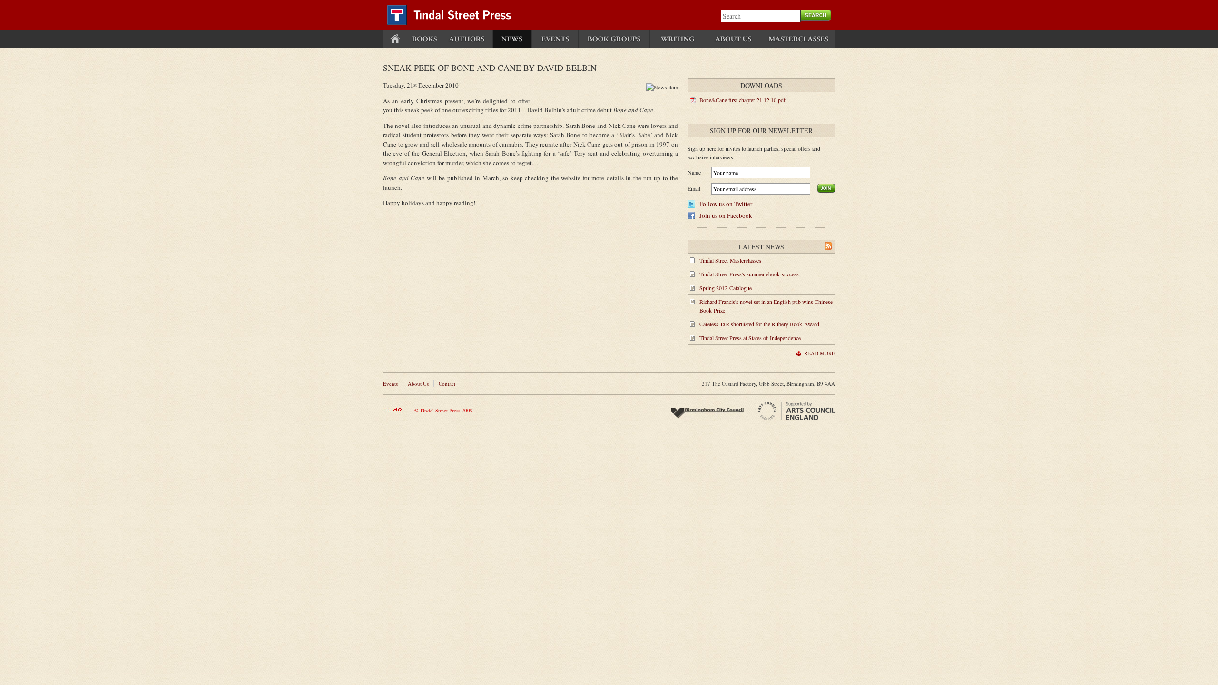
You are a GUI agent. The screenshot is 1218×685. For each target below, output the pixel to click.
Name (694, 172)
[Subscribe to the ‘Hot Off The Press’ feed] (828, 247)
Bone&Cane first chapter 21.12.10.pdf (742, 100)
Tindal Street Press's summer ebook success (749, 274)
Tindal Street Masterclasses (730, 260)
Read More (819, 353)
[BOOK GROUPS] (614, 39)
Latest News (761, 246)
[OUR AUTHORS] (467, 39)
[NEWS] (512, 39)
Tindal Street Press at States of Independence (750, 338)
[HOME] (394, 39)
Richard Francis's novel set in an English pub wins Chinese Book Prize (766, 306)
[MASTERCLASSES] (798, 39)
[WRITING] (678, 39)
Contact (447, 383)
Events (390, 383)
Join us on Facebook (725, 215)
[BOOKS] (424, 39)
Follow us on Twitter (725, 203)
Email (694, 188)
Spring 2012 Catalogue (725, 288)
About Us (418, 383)
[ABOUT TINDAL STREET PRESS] (734, 39)
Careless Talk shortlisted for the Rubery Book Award (759, 324)
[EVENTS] (555, 39)
